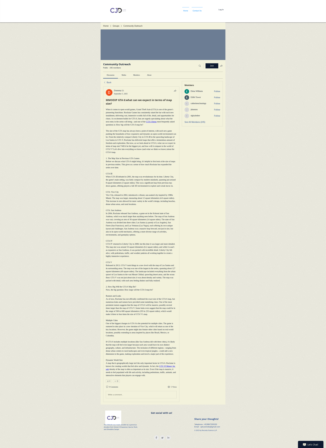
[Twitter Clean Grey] (162, 437)
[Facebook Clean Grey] (156, 437)
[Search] (199, 65)
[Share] (175, 90)
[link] (110, 75)
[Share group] (221, 65)
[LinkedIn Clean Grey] (168, 437)
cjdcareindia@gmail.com (210, 427)
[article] (141, 244)
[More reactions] (116, 381)
